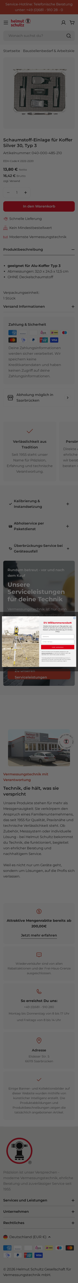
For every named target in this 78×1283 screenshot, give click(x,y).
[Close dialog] (74, 618)
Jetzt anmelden (57, 647)
